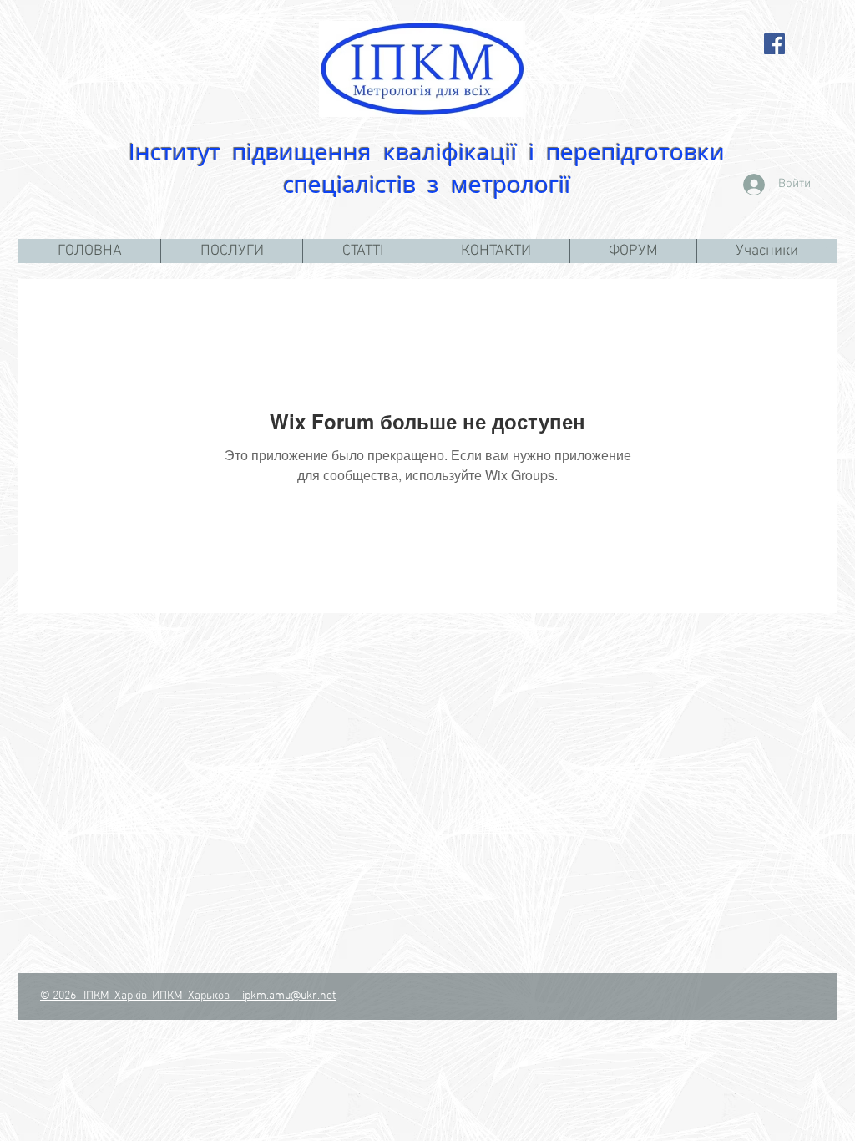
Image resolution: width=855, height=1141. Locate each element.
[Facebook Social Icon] (774, 43)
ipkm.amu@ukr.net (289, 996)
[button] (231, 251)
